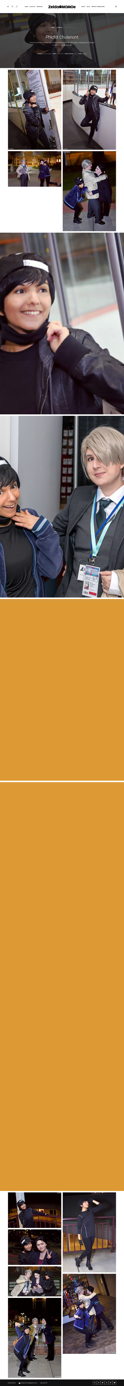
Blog (88, 6)
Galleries (59, 27)
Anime (44, 53)
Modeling (40, 6)
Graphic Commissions (98, 6)
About (83, 6)
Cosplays (32, 6)
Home (26, 6)
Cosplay (49, 53)
